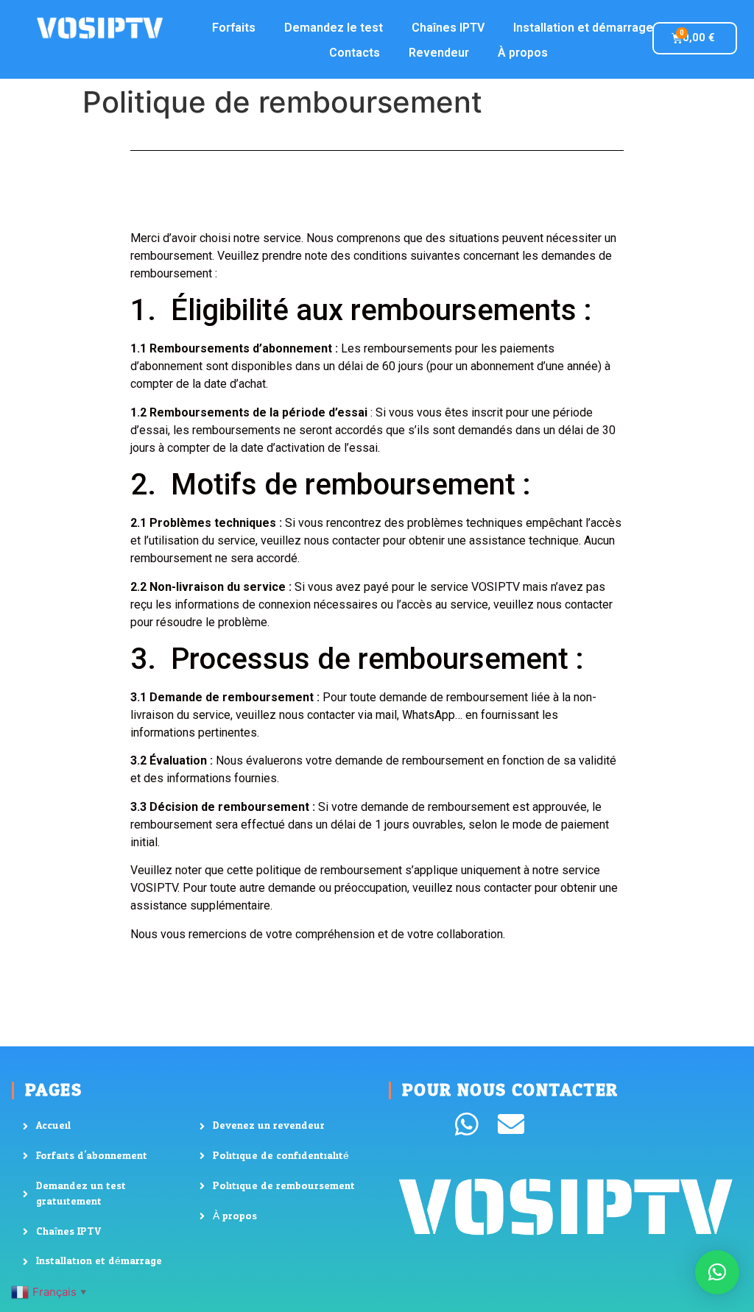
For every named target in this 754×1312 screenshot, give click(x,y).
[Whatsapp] (467, 1124)
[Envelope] (511, 1124)
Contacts (354, 53)
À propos (523, 53)
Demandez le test (333, 28)
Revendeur (439, 53)
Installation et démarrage (583, 28)
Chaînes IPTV (448, 28)
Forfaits (234, 28)
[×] (717, 1272)
